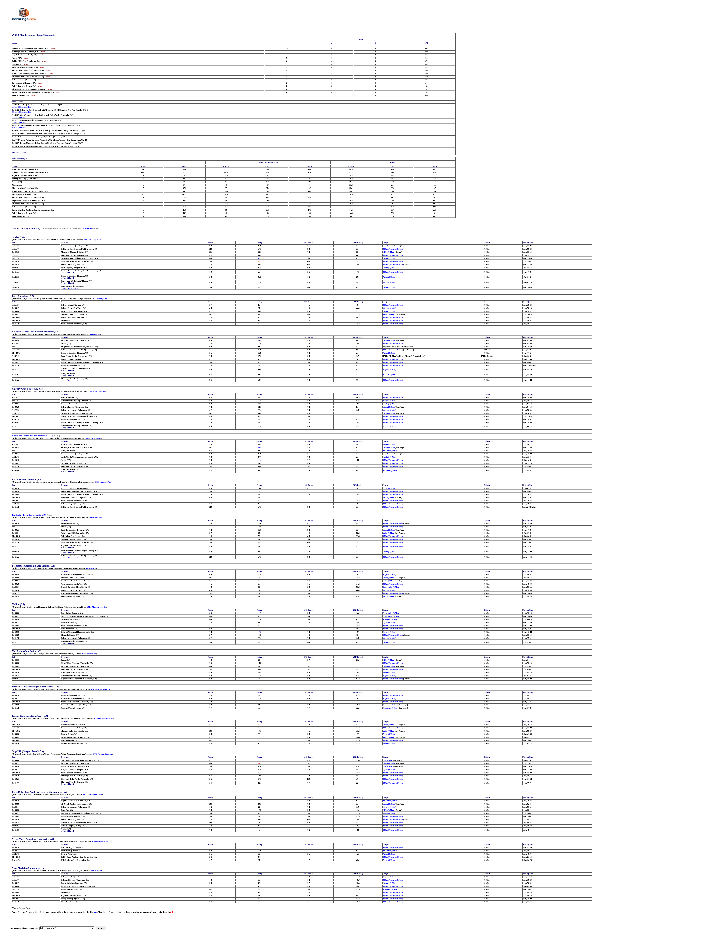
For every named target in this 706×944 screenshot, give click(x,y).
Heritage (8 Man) (389, 258)
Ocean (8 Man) (389, 340)
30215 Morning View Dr (96, 607)
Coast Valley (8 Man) (391, 587)
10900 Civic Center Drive (92, 794)
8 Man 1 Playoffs (18, 117)
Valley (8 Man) (388, 314)
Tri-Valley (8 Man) (390, 375)
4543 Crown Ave (95, 517)
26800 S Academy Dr (93, 438)
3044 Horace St (94, 334)
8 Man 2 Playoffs (18, 122)
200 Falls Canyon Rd (92, 240)
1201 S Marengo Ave (99, 299)
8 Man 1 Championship (21, 112)
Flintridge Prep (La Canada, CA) (29, 514)
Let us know (87, 229)
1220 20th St (91, 568)
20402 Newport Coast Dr (102, 754)
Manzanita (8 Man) (390, 705)
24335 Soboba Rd (89, 654)
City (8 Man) (388, 246)
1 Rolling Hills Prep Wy (103, 718)
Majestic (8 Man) (389, 282)
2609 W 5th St (96, 871)
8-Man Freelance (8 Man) (393, 249)
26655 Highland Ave (103, 482)
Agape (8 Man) (389, 277)
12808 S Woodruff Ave (96, 391)
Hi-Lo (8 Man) (388, 252)
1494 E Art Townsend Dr (100, 689)
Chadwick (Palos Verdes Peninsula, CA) (32, 435)
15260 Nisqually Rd (100, 841)
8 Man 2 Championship (21, 107)
